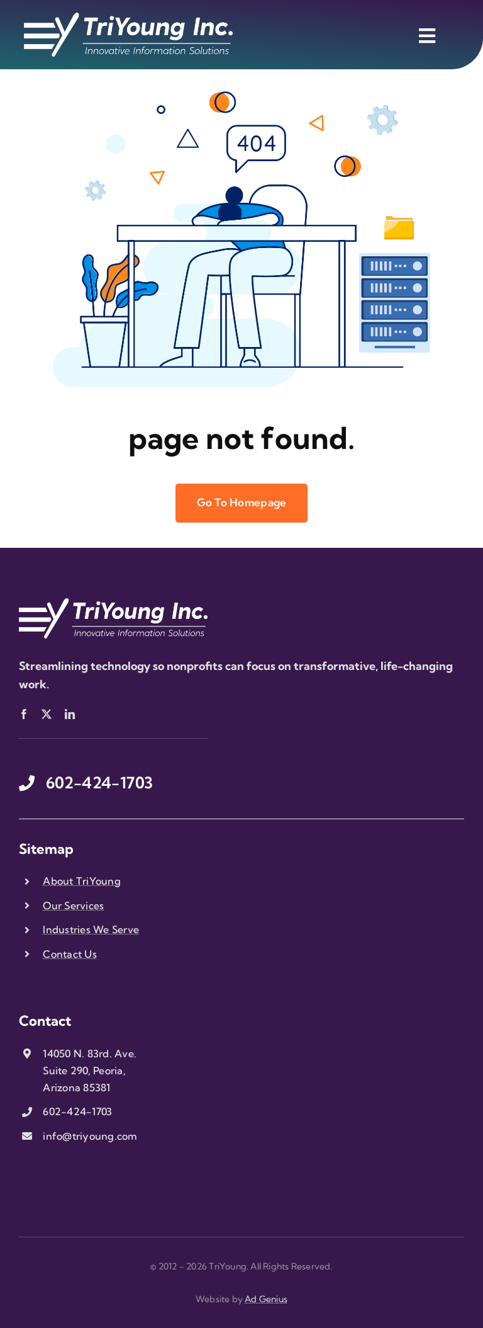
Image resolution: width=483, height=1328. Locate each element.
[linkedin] (70, 714)
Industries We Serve (91, 929)
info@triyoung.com (90, 1136)
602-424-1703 (77, 1111)
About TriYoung (82, 881)
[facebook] (24, 714)
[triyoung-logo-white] (128, 18)
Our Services (73, 905)
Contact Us (70, 954)
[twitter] (47, 714)
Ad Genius (266, 1299)
